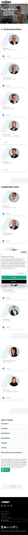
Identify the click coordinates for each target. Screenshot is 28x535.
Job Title (3, 447)
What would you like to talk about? (12, 452)
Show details (21, 273)
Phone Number (5, 438)
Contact (8, 56)
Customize (13, 281)
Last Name (4, 428)
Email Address (5, 433)
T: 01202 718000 (6, 517)
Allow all (14, 277)
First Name (5, 423)
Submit (6, 470)
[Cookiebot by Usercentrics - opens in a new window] (21, 252)
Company (4, 443)
